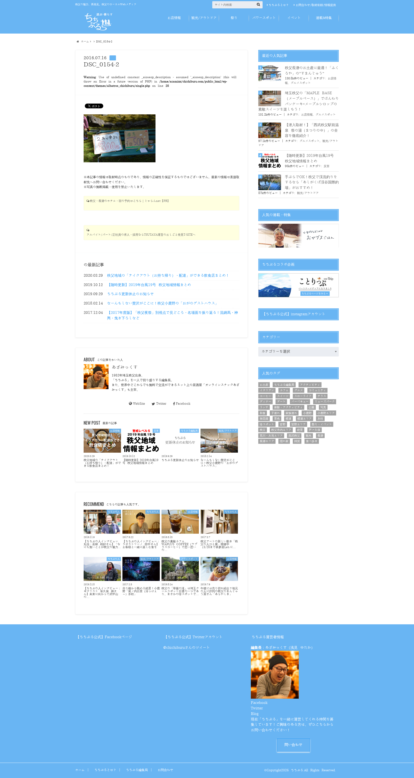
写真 (323, 407)
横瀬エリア (304, 418)
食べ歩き (311, 441)
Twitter (161, 403)
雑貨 (297, 441)
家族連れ (291, 413)
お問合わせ (165, 770)
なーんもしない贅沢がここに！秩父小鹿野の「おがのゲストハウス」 (162, 303)
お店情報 (174, 18)
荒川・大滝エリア (271, 435)
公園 (311, 407)
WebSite (139, 403)
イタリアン (267, 390)
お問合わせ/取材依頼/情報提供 (316, 5)
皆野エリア (298, 424)
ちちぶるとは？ (279, 5)
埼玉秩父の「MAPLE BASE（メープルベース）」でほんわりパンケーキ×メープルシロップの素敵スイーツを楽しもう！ (298, 101)
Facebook (183, 403)
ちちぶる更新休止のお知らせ (130, 294)
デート (281, 401)
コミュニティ (317, 390)
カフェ (284, 390)
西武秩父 (294, 435)
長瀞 (320, 435)
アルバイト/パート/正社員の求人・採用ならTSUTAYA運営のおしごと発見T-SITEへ (141, 234)
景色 (277, 418)
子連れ (275, 413)
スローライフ (302, 396)
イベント (294, 18)
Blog (255, 714)
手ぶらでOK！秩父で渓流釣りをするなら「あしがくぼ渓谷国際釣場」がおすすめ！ (312, 182)
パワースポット (264, 18)
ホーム (80, 770)
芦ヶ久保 (314, 430)
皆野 (283, 424)
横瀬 (288, 418)
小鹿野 (307, 413)
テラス (321, 396)
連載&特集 (324, 18)
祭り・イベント (322, 424)
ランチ (264, 407)
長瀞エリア (267, 441)
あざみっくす (125, 367)
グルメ (298, 390)
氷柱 (320, 418)
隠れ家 (284, 441)
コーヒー (265, 396)
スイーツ (282, 396)
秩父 (262, 430)
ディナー (265, 401)
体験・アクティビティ (288, 407)
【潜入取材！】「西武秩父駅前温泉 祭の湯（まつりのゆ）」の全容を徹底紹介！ (312, 130)
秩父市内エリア (281, 430)
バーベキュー (300, 401)
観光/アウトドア (204, 18)
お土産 (264, 384)
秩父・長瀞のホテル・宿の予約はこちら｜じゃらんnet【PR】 (130, 201)
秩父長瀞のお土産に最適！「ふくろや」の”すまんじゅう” (312, 71)
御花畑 (264, 418)
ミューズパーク (325, 401)
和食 (262, 413)
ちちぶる (297, 770)
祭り (234, 18)
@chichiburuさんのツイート (186, 648)
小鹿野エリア (326, 413)
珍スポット (267, 424)
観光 (308, 435)
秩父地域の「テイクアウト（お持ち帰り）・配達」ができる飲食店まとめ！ (168, 276)
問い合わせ (293, 745)
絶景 (300, 430)
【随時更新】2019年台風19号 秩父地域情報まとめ (149, 285)
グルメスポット (301, 83)
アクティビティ (310, 384)
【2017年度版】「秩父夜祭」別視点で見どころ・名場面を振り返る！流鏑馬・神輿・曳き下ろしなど (172, 315)
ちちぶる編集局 (284, 384)
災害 (326, 166)
